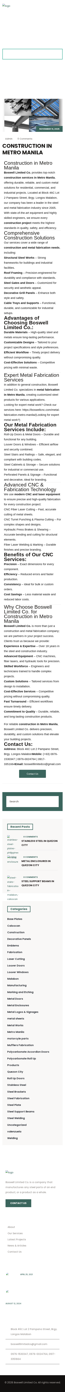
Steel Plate (14, 1105)
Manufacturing (17, 985)
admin (8, 138)
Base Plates (14, 919)
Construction (15, 932)
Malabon (13, 979)
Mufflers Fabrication (20, 1045)
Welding (12, 1138)
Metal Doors (15, 999)
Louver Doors (16, 965)
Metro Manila (15, 1032)
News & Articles (17, 1245)
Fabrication (14, 952)
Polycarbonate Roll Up (21, 1058)
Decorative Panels (19, 939)
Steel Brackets (16, 1092)
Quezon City (15, 1072)
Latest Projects (17, 1239)
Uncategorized (17, 1125)
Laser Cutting (16, 959)
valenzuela (14, 1131)
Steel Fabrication (18, 1098)
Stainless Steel (16, 1085)
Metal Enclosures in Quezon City (36, 863)
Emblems (13, 945)
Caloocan (13, 926)
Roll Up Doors (15, 1078)
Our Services (15, 1233)
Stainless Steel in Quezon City (39, 843)
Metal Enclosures (18, 1005)
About (11, 1227)
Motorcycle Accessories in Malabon (27, 1308)
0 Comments (24, 138)
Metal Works (15, 1025)
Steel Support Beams (20, 1111)
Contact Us (15, 1251)
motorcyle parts (18, 1038)
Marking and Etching (20, 992)
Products (13, 1065)
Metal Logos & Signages (22, 1012)
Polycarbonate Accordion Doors (28, 1052)
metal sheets (15, 1018)
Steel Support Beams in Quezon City (37, 883)
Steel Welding (16, 1118)
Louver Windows (18, 972)
